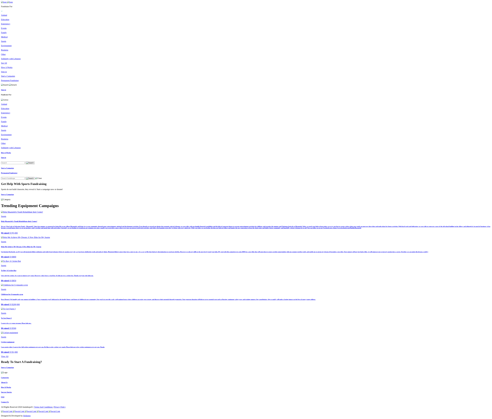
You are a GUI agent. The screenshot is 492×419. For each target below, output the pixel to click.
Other (3, 54)
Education (5, 19)
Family (4, 33)
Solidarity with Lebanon (11, 59)
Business (4, 50)
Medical (4, 37)
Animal (4, 15)
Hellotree (27, 416)
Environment (6, 46)
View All (4, 356)
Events (4, 28)
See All (4, 63)
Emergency (5, 24)
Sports (3, 41)
